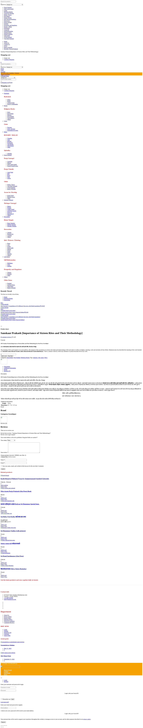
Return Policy (7, 618)
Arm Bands (10, 144)
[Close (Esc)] (6, 725)
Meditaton (10, 263)
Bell (8, 174)
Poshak (9, 208)
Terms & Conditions (9, 621)
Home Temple (7, 18)
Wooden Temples (11, 226)
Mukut (9, 206)
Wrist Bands (10, 145)
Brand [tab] (5, 369)
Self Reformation (8, 31)
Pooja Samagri (8, 7)
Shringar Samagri (8, 200)
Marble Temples (11, 224)
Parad (8, 251)
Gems (5, 10)
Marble (9, 249)
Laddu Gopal (10, 209)
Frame (9, 246)
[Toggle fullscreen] (3, 725)
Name (3, 460)
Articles (9, 232)
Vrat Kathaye (10, 118)
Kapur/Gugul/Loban (12, 166)
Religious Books (8, 12)
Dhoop (9, 163)
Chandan (9, 138)
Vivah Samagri (8, 37)
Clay (8, 245)
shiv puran (41, 357)
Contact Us (7, 44)
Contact (6, 671)
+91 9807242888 (8, 598)
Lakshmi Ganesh (11, 211)
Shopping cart (7, 632)
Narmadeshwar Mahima (7, 645)
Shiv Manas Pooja (6, 656)
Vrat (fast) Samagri (9, 38)
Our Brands (7, 673)
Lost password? (5, 702)
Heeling (9, 266)
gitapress (35, 357)
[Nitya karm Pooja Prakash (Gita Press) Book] (8, 488)
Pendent (9, 274)
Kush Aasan (10, 195)
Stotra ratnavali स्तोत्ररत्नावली (10, 543)
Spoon (9, 178)
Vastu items (7, 35)
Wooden (9, 254)
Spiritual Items (8, 32)
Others (9, 119)
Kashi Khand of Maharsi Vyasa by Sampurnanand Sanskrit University (25, 479)
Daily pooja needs (8, 9)
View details (4, 324)
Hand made (10, 248)
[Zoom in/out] (1, 725)
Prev (2, 303)
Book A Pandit (8, 670)
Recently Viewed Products (11, 49)
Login (5, 629)
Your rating (4, 440)
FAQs (5, 46)
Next (2, 309)
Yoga (8, 264)
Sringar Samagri (8, 34)
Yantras (9, 272)
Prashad (6, 24)
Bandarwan (10, 234)
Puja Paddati (10, 116)
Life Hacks (7, 257)
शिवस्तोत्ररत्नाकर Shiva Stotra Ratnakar (13, 569)
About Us (6, 43)
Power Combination (12, 104)
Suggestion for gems (12, 130)
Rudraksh (6, 93)
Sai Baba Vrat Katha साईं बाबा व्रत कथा (13, 517)
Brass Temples (11, 223)
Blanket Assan (11, 197)
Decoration (7, 16)
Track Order (7, 635)
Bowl (8, 175)
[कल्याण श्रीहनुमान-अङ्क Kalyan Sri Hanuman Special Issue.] (7, 501)
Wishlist (6, 631)
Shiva (45, 357)
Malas (8, 99)
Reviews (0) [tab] (7, 371)
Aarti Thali (10, 172)
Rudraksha (7, 28)
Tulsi (8, 140)
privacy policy (87, 719)
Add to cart (4, 356)
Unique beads (10, 102)
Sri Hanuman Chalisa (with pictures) (13, 531)
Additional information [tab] (10, 368)
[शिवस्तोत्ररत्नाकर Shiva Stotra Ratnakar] (7, 565)
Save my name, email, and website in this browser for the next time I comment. (23, 466)
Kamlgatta (10, 143)
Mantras (9, 115)
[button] (6, 82)
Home (5, 41)
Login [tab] (5, 680)
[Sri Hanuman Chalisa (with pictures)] (8, 527)
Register (3, 722)
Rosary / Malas (8, 26)
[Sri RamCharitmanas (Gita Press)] (5, 553)
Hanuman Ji (10, 214)
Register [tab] (6, 681)
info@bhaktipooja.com (10, 599)
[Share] (4, 725)
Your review (4, 452)
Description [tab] (7, 366)
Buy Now (10, 356)
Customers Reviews (9, 622)
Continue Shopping (9, 59)
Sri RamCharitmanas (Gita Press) (12, 556)
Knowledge (10, 113)
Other (8, 147)
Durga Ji (9, 212)
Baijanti (9, 141)
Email (3, 463)
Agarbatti (9, 161)
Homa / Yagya (7, 15)
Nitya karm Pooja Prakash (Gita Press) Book (16, 491)
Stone (8, 252)
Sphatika (9, 153)
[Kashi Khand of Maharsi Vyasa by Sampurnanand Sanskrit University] (5, 475)
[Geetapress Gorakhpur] (4, 363)
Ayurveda (6, 29)
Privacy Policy (8, 616)
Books (5, 105)
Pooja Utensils (8, 22)
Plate (8, 177)
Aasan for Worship (9, 13)
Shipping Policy (8, 619)
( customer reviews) (6, 337)
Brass (8, 243)
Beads (9, 101)
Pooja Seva (7, 21)
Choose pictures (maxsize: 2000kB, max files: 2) (13, 455)
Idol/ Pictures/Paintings (10, 19)
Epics (8, 112)
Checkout (6, 634)
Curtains (9, 235)
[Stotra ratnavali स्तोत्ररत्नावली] (8, 540)
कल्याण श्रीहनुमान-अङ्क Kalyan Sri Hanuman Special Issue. (20, 504)
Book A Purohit (8, 47)
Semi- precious (11, 129)
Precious (9, 127)
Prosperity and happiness (10, 25)
